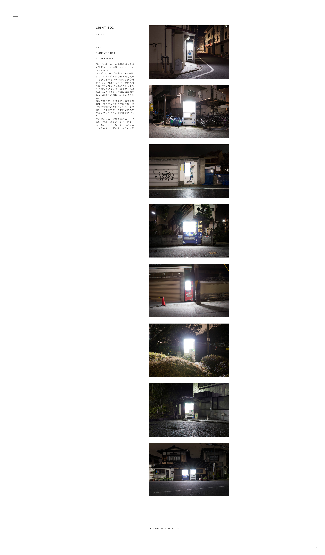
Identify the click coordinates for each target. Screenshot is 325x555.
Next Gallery (172, 528)
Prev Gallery (156, 528)
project (100, 35)
